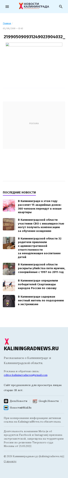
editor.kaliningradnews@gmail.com (25, 375)
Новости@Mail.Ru (20, 407)
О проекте (10, 461)
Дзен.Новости (18, 401)
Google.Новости (49, 401)
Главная (7, 23)
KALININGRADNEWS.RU (31, 348)
